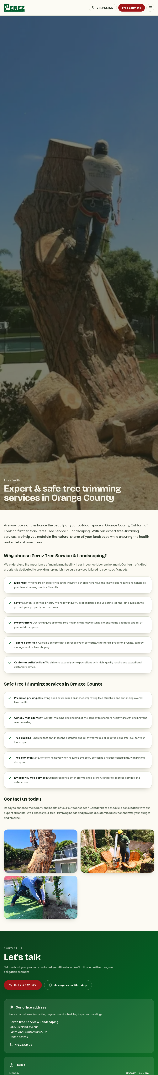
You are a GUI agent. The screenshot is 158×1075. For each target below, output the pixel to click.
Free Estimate (131, 7)
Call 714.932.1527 (25, 985)
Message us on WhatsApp (70, 985)
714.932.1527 (105, 7)
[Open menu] (150, 8)
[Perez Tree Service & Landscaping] (14, 7)
